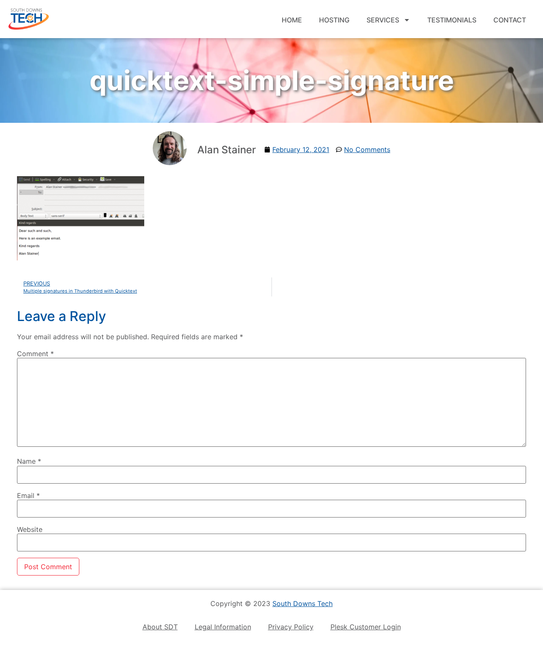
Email (28, 495)
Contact (509, 20)
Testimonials (451, 20)
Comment (35, 353)
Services (383, 20)
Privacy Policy (290, 627)
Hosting (334, 20)
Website (29, 529)
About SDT (160, 627)
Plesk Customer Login (365, 627)
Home (292, 20)
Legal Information (223, 627)
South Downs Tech (302, 603)
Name (29, 461)
